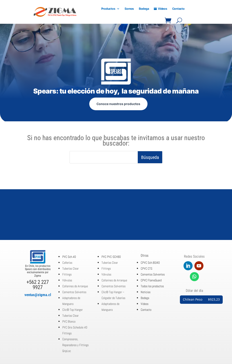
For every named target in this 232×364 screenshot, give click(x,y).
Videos (162, 8)
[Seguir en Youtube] (198, 265)
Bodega (144, 8)
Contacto (178, 8)
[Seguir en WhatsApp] (194, 276)
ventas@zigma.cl (37, 294)
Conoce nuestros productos (118, 104)
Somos (129, 8)
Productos (108, 8)
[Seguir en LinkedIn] (188, 265)
